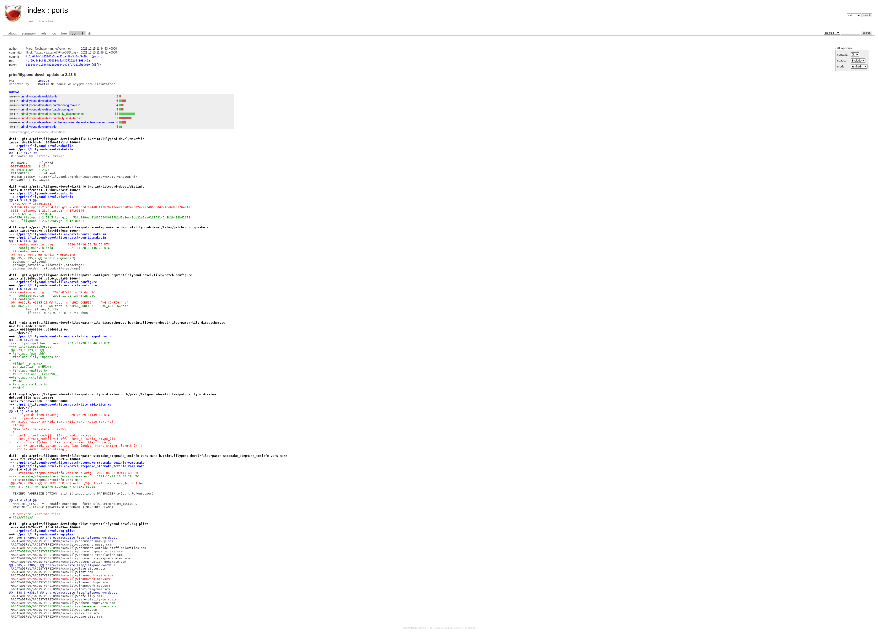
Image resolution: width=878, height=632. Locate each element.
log (54, 33)
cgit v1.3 (423, 628)
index (36, 10)
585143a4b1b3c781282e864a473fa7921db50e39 (58, 64)
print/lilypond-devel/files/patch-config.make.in (50, 105)
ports (59, 10)
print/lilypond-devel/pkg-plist (39, 126)
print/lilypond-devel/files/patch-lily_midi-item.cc (51, 118)
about (12, 33)
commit (77, 33)
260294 (43, 80)
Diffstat (14, 92)
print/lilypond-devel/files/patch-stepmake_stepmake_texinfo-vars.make (67, 122)
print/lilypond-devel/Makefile (39, 96)
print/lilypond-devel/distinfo (38, 100)
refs (44, 33)
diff (90, 33)
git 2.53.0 (435, 628)
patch (97, 56)
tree (64, 33)
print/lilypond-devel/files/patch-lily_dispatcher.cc (52, 114)
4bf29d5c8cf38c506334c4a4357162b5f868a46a (58, 60)
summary (28, 33)
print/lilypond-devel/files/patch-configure (47, 109)
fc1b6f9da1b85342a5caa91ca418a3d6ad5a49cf (58, 56)
